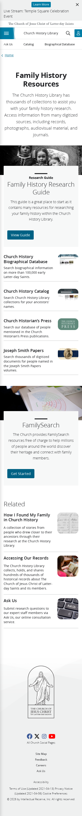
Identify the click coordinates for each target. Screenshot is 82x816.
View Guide (20, 234)
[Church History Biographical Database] (68, 260)
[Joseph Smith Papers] (68, 354)
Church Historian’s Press (27, 321)
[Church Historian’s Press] (68, 324)
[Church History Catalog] (68, 294)
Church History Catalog (26, 291)
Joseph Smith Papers (24, 350)
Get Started (21, 473)
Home (9, 55)
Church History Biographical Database (25, 259)
